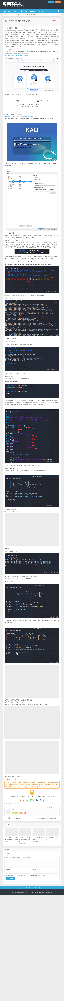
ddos (9, 803)
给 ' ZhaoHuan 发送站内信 (22, 813)
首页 (7, 14)
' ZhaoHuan (8, 24)
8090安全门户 (13, 4)
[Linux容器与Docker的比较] (52, 835)
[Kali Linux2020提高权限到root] (39, 835)
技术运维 (24, 11)
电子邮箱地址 (36, 869)
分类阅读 (7, 11)
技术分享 (16, 11)
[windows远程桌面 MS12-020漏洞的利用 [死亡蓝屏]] (11, 835)
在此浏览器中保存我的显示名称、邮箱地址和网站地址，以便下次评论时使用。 (27, 875)
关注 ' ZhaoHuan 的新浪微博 (25, 813)
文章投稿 (41, 11)
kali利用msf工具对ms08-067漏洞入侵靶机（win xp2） (25, 839)
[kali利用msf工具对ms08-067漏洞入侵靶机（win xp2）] (25, 835)
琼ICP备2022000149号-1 (37, 892)
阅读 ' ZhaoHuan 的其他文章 (15, 813)
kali (7, 51)
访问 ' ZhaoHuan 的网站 (20, 813)
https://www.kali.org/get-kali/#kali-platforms (16, 55)
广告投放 (34, 887)
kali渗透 (14, 803)
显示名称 (8, 869)
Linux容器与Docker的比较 (14, 818)
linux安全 (13, 14)
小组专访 (28, 887)
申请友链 (40, 887)
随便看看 (33, 11)
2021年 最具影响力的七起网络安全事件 (46, 818)
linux (19, 803)
